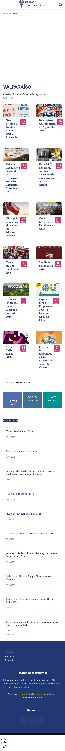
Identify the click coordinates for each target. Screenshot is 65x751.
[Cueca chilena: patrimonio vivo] (16, 252)
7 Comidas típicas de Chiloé (20, 494)
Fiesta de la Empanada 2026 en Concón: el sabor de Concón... (45, 357)
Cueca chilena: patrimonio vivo (12, 267)
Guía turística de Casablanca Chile (46, 223)
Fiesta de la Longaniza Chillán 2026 (23, 513)
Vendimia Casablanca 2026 (46, 266)
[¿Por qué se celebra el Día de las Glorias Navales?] (16, 208)
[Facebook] (23, 720)
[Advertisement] (32, 49)
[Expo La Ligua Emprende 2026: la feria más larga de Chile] (49, 289)
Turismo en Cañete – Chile (19, 431)
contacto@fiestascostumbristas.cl (39, 694)
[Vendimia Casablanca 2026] (49, 252)
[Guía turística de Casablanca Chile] (49, 208)
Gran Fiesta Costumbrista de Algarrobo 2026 (47, 125)
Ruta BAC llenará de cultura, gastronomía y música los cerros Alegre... (46, 174)
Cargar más (9, 634)
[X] (41, 720)
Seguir (33, 393)
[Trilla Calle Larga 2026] (16, 337)
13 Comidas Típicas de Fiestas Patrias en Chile (29, 533)
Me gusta (13, 393)
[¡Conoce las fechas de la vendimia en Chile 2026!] (16, 289)
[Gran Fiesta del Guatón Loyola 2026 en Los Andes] (16, 110)
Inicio (5, 13)
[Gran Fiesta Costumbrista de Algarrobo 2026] (49, 110)
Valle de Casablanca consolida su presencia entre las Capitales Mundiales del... (13, 178)
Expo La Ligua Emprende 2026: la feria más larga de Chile (45, 310)
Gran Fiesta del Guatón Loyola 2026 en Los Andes (12, 129)
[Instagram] (32, 720)
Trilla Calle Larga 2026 (9, 352)
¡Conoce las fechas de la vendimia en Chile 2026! (12, 308)
